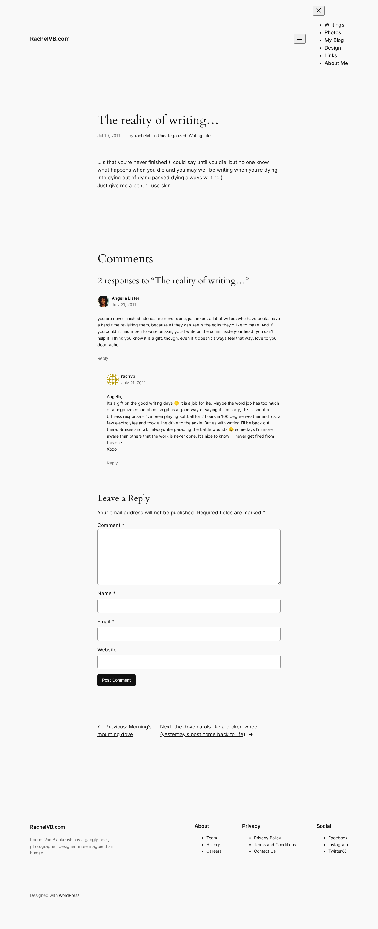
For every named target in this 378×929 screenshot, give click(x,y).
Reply (102, 358)
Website (107, 650)
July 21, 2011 (124, 304)
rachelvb (143, 135)
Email (105, 622)
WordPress (69, 895)
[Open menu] (300, 39)
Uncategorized (172, 135)
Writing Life (200, 135)
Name (106, 593)
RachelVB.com (50, 38)
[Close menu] (319, 11)
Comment (111, 525)
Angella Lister (125, 298)
